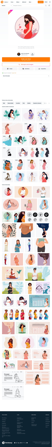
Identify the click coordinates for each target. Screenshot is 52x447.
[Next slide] (47, 103)
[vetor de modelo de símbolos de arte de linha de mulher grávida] (9, 152)
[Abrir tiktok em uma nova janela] (22, 442)
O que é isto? (14, 72)
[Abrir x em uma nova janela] (24, 442)
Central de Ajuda (33, 418)
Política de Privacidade (45, 442)
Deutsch (46, 423)
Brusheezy (4, 417)
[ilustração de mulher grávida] (28, 115)
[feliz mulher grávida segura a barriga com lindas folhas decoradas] (8, 192)
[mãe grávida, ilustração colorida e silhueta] (40, 152)
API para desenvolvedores (5, 427)
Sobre (32, 422)
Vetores (6, 2)
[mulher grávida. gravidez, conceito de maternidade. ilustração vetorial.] (11, 115)
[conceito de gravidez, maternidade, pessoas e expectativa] (32, 164)
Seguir (32, 54)
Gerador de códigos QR (6, 436)
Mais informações (6, 75)
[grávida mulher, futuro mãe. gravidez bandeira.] (22, 354)
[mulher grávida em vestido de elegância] (7, 140)
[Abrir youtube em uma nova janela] (27, 442)
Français (46, 425)
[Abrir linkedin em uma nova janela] (18, 442)
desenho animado (37, 103)
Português (47, 421)
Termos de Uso (37, 442)
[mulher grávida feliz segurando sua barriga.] (8, 328)
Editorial (24, 2)
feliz (24, 103)
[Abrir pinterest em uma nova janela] (20, 442)
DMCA (18, 420)
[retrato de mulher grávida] (19, 164)
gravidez (18, 103)
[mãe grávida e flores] (43, 115)
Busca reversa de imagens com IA (5, 430)
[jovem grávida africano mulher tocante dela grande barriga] (26, 230)
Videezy (3, 421)
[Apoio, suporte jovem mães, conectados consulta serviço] (43, 288)
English (46, 417)
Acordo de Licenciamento (20, 418)
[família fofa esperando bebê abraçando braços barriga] (7, 354)
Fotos (12, 2)
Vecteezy (4, 419)
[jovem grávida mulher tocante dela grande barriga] (42, 245)
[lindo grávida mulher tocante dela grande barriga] (17, 245)
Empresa (4, 423)
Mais (30, 2)
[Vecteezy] (2, 2)
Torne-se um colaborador (33, 425)
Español (46, 419)
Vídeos (17, 2)
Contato (32, 420)
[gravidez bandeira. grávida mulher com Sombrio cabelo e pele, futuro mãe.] (41, 354)
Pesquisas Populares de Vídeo (19, 433)
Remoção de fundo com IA (6, 433)
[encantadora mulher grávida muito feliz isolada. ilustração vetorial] (44, 164)
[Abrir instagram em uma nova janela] (16, 442)
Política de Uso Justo (44, 443)
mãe (4, 103)
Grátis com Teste (26, 59)
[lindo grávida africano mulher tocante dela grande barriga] (30, 288)
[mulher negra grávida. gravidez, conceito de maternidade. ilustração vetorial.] (20, 140)
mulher (29, 103)
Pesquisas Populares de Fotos (21, 430)
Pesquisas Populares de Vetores (19, 426)
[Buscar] (46, 5)
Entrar (46, 2)
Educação (4, 425)
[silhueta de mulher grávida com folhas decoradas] (7, 176)
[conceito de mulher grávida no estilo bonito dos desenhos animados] (7, 164)
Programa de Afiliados (19, 423)
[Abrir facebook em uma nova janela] (14, 442)
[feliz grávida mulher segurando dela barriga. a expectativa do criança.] (44, 204)
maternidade (10, 103)
